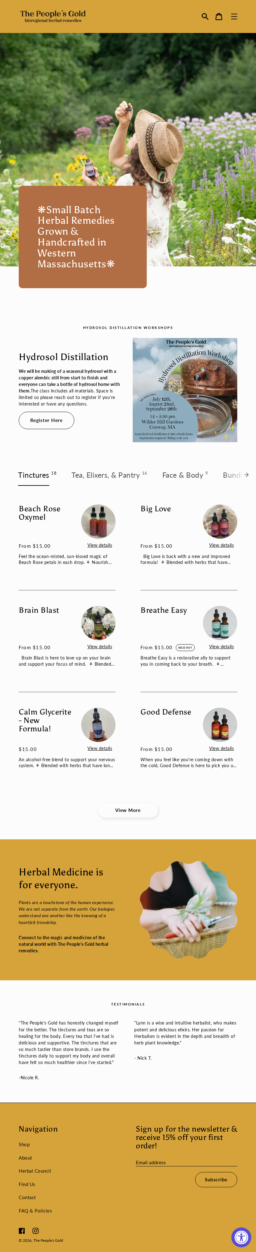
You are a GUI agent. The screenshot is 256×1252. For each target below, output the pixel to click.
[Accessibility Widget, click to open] (241, 1237)
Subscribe (216, 1179)
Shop (24, 1144)
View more (128, 810)
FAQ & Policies (35, 1210)
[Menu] (234, 16)
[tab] (37, 475)
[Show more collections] (248, 475)
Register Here (46, 420)
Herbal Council (35, 1171)
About (25, 1158)
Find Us (27, 1184)
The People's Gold (48, 1240)
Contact (27, 1197)
